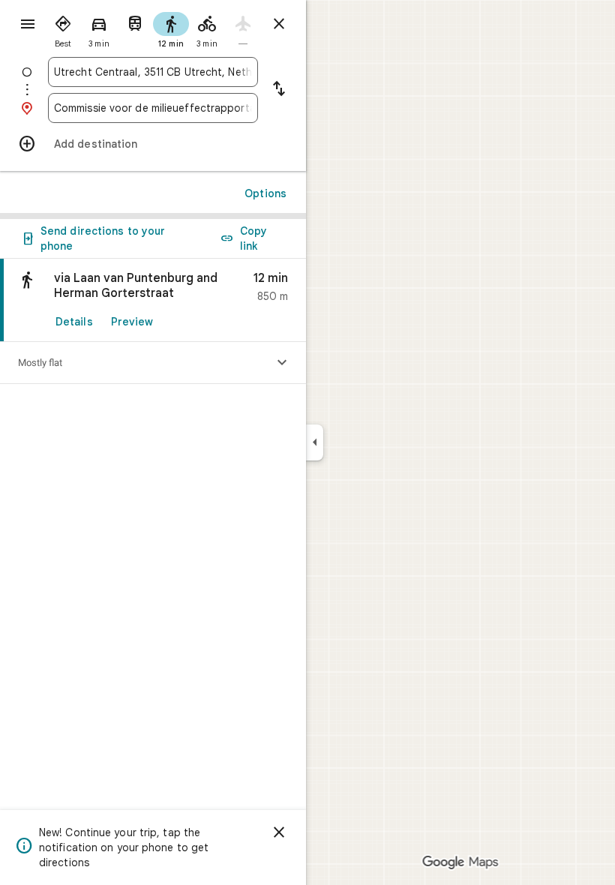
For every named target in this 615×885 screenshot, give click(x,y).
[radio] (63, 28)
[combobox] (153, 72)
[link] (153, 300)
